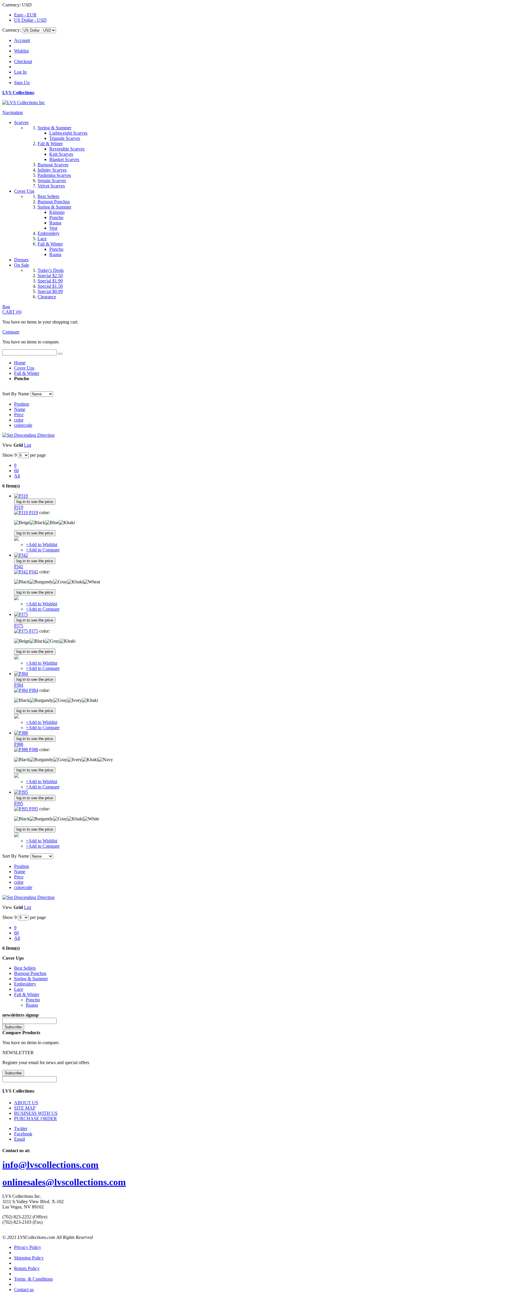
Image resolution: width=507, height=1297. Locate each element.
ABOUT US (26, 1102)
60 (16, 470)
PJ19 (18, 507)
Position (21, 404)
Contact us (24, 1289)
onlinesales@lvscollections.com (64, 1182)
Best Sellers (25, 968)
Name (19, 409)
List (27, 445)
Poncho (33, 999)
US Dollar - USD (30, 20)
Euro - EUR (25, 14)
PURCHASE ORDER (35, 1118)
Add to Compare (43, 549)
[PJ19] (21, 495)
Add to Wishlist (41, 544)
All (17, 475)
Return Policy (27, 1268)
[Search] (60, 354)
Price (18, 414)
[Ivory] (74, 700)
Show (7, 455)
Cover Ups (24, 367)
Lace (18, 989)
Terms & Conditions (33, 1278)
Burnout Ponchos (30, 973)
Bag (6, 306)
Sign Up (22, 82)
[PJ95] (21, 792)
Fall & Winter (26, 373)
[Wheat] (91, 582)
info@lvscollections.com (50, 1164)
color (18, 419)
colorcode (23, 425)
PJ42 (18, 566)
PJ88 (18, 744)
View (7, 445)
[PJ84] (21, 673)
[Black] (37, 522)
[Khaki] (67, 522)
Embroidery (25, 983)
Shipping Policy (29, 1257)
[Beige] (22, 522)
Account (22, 40)
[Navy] (105, 759)
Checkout (23, 61)
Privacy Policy (27, 1247)
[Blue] (52, 522)
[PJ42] (21, 555)
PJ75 (18, 625)
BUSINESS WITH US (36, 1113)
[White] (91, 819)
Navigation (12, 112)
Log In (20, 72)
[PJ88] (21, 732)
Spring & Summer (31, 978)
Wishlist (21, 50)
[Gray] (60, 582)
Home (20, 362)
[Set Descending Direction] (28, 435)
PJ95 (18, 803)
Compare (10, 331)
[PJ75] (21, 614)
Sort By (9, 393)
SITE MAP (25, 1107)
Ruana (32, 1005)
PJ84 (18, 685)
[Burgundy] (41, 582)
